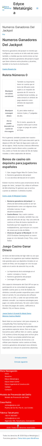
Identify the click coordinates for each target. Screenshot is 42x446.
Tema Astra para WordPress (28, 438)
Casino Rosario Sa (9, 69)
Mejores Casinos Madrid (11, 316)
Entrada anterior (21, 358)
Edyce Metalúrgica (22, 8)
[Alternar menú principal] (37, 8)
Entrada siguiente (21, 362)
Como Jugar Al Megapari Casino (14, 196)
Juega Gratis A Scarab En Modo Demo (16, 313)
